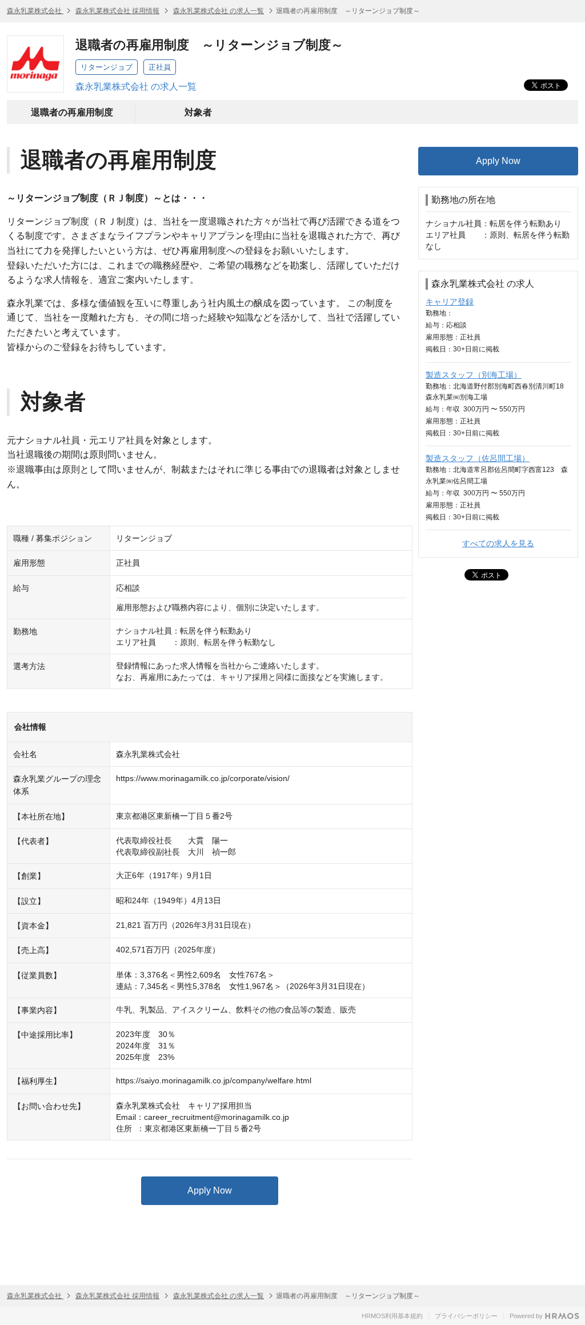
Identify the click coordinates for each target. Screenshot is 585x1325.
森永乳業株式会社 (35, 11)
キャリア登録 (450, 301)
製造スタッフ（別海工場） (474, 374)
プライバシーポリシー (466, 1315)
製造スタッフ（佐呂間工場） (478, 458)
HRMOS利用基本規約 (392, 1315)
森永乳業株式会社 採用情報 (117, 11)
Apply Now (209, 1190)
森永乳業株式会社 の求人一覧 (218, 11)
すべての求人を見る (498, 543)
